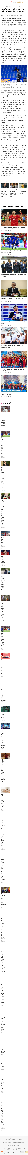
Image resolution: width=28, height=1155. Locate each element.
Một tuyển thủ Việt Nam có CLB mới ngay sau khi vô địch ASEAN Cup (3, 770)
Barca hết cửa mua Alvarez (3, 559)
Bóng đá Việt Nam (15, 6)
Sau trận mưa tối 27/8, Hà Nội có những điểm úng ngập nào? (3, 611)
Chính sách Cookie (11, 1152)
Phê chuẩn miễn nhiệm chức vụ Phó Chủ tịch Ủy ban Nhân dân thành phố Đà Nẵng (3, 513)
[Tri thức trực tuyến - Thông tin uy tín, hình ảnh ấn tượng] (16, 2)
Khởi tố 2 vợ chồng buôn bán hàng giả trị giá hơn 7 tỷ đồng (3, 1055)
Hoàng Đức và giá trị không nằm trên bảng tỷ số (3, 1024)
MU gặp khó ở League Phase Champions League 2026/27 (4, 419)
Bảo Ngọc (3, 15)
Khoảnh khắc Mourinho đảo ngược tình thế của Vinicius (3, 694)
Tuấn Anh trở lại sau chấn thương (22, 192)
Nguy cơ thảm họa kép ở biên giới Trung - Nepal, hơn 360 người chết (3, 870)
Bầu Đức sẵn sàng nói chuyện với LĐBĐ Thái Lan (13, 193)
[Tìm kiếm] (25, 2)
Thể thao (4, 6)
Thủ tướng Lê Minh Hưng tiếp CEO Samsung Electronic (4, 900)
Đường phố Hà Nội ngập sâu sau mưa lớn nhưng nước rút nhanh (3, 962)
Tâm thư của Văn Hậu (2, 540)
